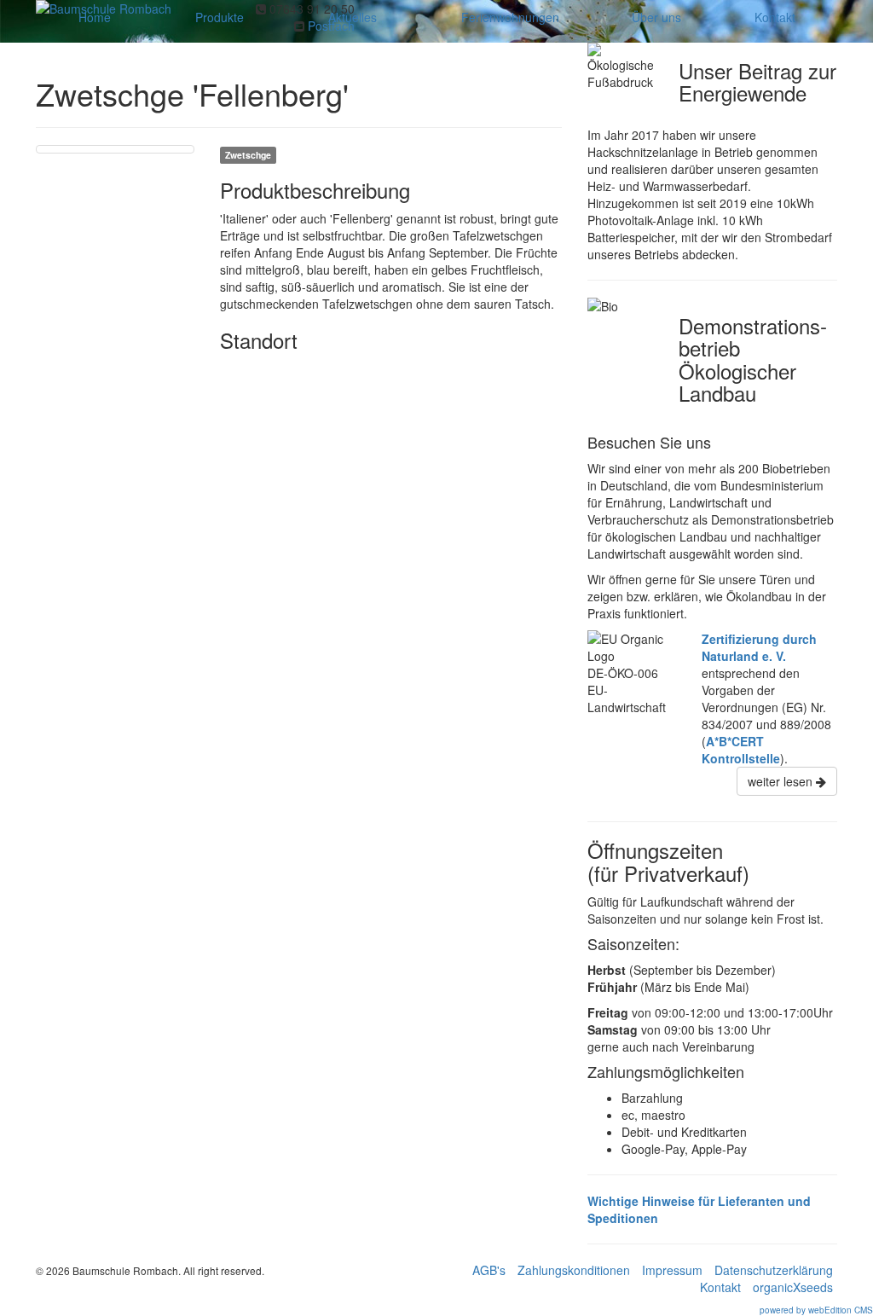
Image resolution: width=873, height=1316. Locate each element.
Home (94, 17)
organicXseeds (793, 1287)
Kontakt (774, 17)
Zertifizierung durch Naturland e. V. (759, 647)
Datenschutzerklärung (773, 1269)
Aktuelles (352, 17)
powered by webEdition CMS (816, 1310)
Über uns (656, 17)
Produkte (219, 17)
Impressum (672, 1269)
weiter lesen (782, 781)
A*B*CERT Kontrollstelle (741, 750)
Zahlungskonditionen (573, 1269)
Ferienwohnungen (510, 17)
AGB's (489, 1269)
